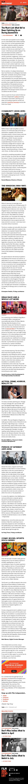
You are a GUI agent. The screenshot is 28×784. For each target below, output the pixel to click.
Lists (6, 23)
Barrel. (18, 780)
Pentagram (11, 780)
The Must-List (13, 23)
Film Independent (7, 25)
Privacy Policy (16, 779)
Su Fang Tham (7, 736)
